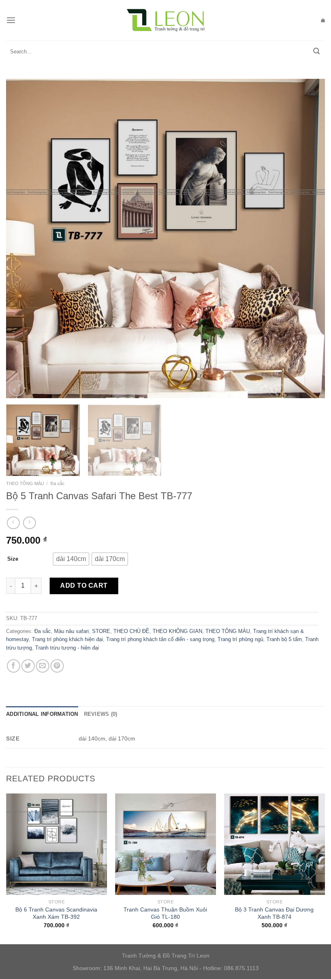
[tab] (42, 714)
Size (12, 559)
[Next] (308, 238)
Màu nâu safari (71, 631)
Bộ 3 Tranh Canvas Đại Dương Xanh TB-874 (274, 913)
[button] (71, 559)
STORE (101, 631)
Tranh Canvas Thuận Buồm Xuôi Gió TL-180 (165, 913)
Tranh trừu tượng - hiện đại (67, 648)
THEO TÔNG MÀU (25, 483)
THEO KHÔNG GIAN (177, 631)
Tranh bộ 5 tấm (284, 639)
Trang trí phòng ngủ (240, 639)
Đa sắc (57, 483)
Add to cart (83, 585)
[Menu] (11, 20)
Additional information (42, 714)
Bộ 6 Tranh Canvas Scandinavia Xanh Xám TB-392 (56, 913)
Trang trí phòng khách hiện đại (67, 639)
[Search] (316, 52)
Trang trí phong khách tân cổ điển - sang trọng (160, 639)
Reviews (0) (100, 714)
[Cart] (323, 20)
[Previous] (22, 238)
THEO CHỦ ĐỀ (131, 631)
